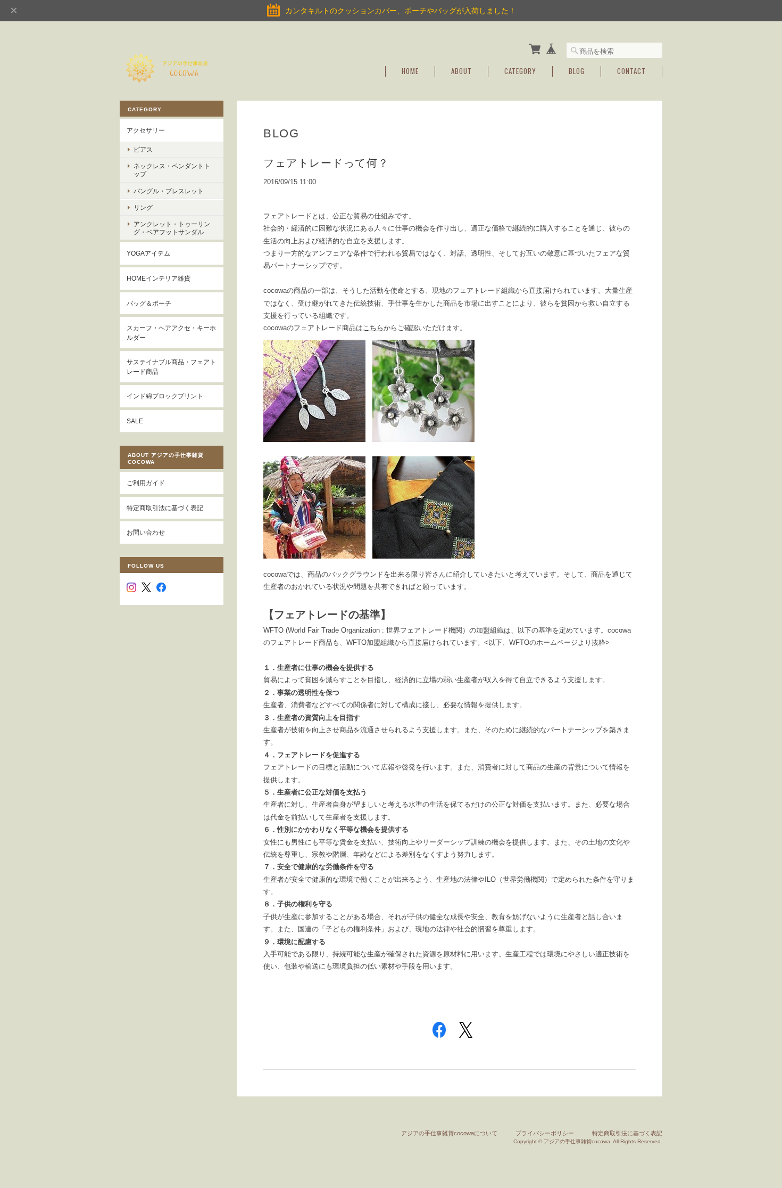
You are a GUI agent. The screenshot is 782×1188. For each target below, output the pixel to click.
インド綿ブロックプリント (165, 395)
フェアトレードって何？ (326, 163)
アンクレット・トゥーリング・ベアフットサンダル (172, 227)
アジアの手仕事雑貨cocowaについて (449, 1133)
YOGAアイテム (148, 253)
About (461, 71)
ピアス (143, 149)
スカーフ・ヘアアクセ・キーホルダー (171, 332)
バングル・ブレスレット (169, 190)
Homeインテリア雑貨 (158, 278)
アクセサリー (146, 130)
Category (520, 71)
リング (143, 207)
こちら (373, 328)
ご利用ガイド (146, 482)
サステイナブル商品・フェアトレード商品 (171, 366)
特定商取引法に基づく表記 (165, 507)
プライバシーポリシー (544, 1133)
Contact (631, 71)
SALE (135, 420)
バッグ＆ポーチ (149, 303)
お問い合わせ (146, 532)
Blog (577, 71)
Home (410, 71)
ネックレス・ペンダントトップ (172, 169)
